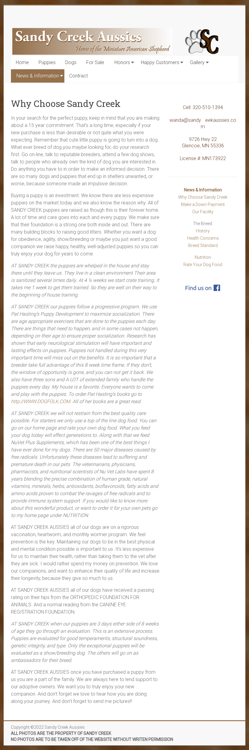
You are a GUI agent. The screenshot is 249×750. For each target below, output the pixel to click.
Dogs (71, 62)
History (203, 230)
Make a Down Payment (203, 204)
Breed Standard (203, 245)
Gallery (197, 62)
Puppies (47, 62)
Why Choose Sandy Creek (202, 197)
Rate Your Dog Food (202, 264)
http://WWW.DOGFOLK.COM (40, 401)
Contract (78, 76)
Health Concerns (203, 238)
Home (22, 62)
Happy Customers (160, 62)
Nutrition (203, 257)
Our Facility (202, 211)
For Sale (95, 62)
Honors (122, 62)
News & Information (37, 76)
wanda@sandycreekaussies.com (202, 123)
